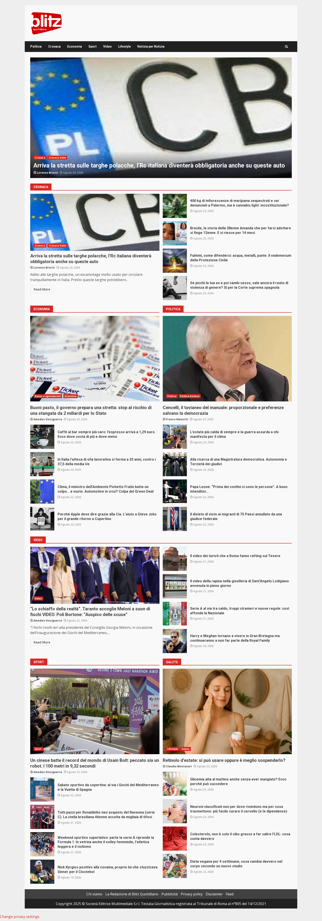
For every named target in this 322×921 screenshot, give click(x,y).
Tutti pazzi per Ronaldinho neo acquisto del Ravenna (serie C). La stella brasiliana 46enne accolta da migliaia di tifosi (42, 817)
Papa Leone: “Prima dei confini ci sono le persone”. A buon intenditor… (175, 491)
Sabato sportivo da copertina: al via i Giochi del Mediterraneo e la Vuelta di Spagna (42, 789)
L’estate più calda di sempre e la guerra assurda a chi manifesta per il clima (175, 437)
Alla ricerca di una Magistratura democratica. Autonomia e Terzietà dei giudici (175, 464)
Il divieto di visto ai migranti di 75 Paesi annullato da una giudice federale (175, 519)
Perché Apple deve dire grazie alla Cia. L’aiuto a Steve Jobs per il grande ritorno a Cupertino (42, 519)
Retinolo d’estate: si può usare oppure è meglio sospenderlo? (227, 711)
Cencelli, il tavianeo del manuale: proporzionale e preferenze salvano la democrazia (227, 358)
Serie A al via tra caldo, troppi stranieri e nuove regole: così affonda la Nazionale (175, 614)
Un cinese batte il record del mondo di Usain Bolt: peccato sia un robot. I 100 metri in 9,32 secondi (94, 711)
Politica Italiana (189, 396)
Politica (36, 46)
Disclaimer (214, 894)
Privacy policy (192, 894)
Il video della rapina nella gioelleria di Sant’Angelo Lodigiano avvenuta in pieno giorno (175, 586)
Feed (230, 894)
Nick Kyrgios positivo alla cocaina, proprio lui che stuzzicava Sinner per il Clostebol (42, 872)
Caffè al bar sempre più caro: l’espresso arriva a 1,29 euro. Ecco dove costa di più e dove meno (42, 437)
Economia (74, 46)
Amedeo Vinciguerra (51, 173)
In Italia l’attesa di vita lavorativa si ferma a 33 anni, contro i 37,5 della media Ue (42, 464)
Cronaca (54, 46)
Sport (92, 46)
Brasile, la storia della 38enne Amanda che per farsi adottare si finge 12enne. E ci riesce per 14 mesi (175, 233)
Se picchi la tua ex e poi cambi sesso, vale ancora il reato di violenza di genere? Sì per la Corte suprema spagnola (175, 288)
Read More (42, 289)
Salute (185, 748)
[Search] (286, 46)
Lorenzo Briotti (44, 267)
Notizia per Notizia (151, 46)
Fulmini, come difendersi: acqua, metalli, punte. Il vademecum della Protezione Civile (161, 117)
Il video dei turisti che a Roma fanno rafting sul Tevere (175, 559)
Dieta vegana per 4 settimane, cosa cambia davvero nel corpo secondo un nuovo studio (175, 866)
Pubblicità (169, 894)
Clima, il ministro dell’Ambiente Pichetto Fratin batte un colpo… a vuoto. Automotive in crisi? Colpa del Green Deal (42, 491)
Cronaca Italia (57, 157)
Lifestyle (124, 46)
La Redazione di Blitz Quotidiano (131, 894)
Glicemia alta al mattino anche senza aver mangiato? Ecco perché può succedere (175, 784)
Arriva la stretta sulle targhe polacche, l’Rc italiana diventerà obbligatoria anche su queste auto (94, 222)
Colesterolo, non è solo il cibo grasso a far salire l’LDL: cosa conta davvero (175, 839)
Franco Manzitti (177, 419)
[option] (161, 117)
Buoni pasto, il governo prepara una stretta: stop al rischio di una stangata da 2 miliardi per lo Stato (94, 358)
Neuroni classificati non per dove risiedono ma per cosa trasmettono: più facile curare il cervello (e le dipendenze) (175, 811)
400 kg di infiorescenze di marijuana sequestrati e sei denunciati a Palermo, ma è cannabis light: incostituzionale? (175, 206)
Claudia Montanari (179, 766)
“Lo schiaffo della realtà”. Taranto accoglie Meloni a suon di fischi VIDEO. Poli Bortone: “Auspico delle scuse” (94, 575)
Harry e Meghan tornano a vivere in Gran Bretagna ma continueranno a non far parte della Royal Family (175, 641)
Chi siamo (94, 894)
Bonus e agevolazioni (48, 396)
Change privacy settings (19, 916)
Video (107, 46)
